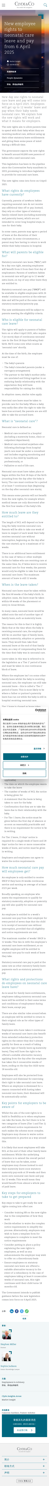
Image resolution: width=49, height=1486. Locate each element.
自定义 (23, 765)
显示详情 (37, 748)
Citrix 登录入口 (24, 1481)
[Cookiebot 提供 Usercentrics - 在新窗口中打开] (35, 710)
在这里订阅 (22, 1430)
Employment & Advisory (13, 1382)
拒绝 (24, 773)
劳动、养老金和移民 (10, 1385)
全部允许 (24, 757)
